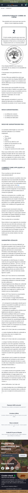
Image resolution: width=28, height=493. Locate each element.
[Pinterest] (12, 468)
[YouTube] (7, 468)
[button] (2, 5)
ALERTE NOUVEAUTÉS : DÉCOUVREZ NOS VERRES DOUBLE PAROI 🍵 (14, 1)
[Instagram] (17, 468)
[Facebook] (2, 468)
